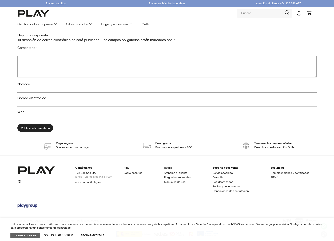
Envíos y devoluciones (226, 186)
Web (21, 112)
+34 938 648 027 (290, 3)
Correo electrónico (31, 98)
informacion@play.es (88, 182)
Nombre (23, 84)
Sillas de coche (77, 24)
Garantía (218, 177)
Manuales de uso (174, 182)
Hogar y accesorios (114, 24)
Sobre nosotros (133, 173)
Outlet (146, 24)
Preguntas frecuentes (177, 177)
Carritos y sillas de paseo (35, 24)
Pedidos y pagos (223, 182)
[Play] (124, 13)
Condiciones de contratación (231, 191)
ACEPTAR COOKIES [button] (25, 235)
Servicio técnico (223, 173)
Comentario (27, 48)
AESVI (274, 177)
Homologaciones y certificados (290, 173)
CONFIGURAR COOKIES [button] (58, 235)
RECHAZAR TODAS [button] (92, 236)
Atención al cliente (175, 173)
